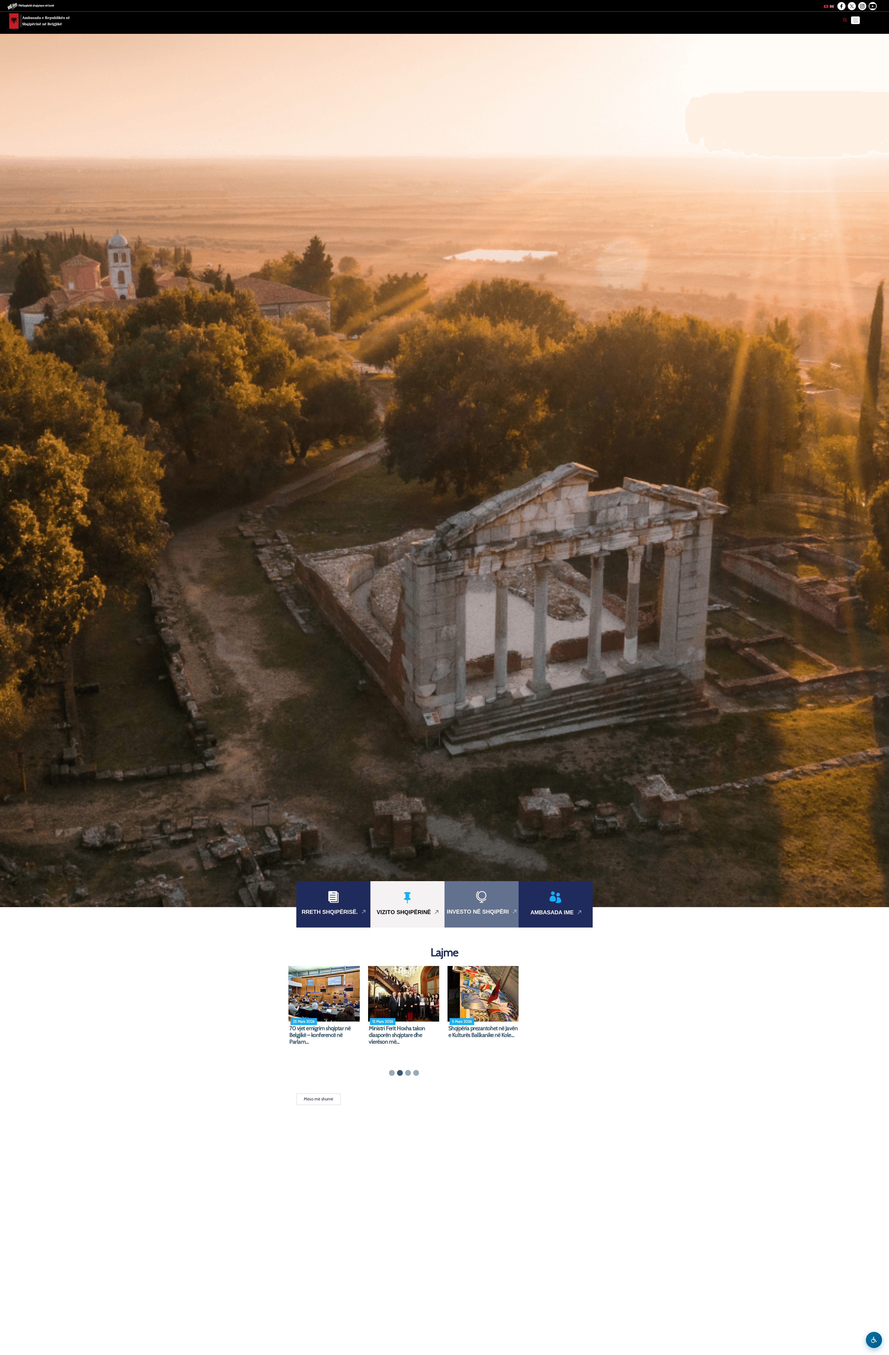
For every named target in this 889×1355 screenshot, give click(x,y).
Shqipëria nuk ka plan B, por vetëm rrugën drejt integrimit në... (480, 1035)
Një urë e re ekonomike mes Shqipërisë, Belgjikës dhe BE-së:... (405, 1031)
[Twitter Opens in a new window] (851, 6)
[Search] (845, 20)
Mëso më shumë (318, 1099)
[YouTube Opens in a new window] (872, 6)
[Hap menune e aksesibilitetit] (874, 1340)
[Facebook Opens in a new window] (841, 6)
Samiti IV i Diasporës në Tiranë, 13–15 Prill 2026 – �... (323, 1031)
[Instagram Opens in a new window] (862, 6)
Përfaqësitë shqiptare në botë (36, 5)
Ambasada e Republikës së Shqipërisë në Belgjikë (46, 21)
